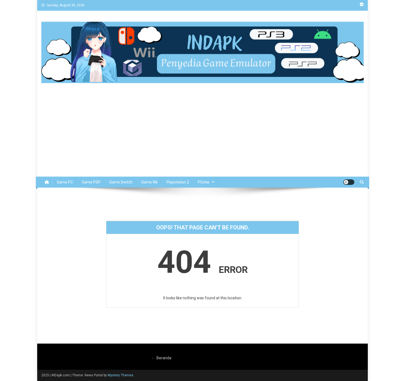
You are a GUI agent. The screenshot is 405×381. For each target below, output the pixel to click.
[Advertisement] (202, 135)
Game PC (65, 182)
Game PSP (91, 182)
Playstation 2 (177, 182)
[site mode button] (348, 182)
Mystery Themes (120, 375)
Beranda (163, 358)
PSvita (203, 182)
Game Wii (149, 182)
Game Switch (121, 182)
